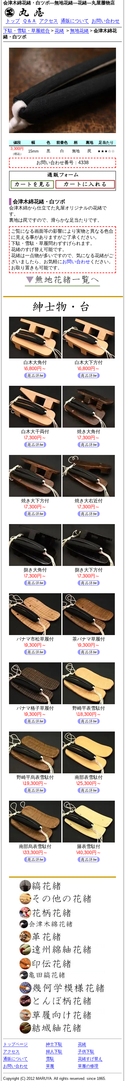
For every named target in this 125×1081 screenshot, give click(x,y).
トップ (13, 20)
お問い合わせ (105, 20)
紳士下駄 (54, 1044)
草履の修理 (88, 1066)
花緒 (59, 30)
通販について (75, 20)
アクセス (48, 20)
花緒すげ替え (90, 1058)
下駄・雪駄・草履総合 (26, 30)
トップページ (15, 1044)
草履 (50, 1066)
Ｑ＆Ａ (29, 20)
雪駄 (50, 1058)
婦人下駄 (54, 1051)
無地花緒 (79, 30)
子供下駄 (86, 1051)
